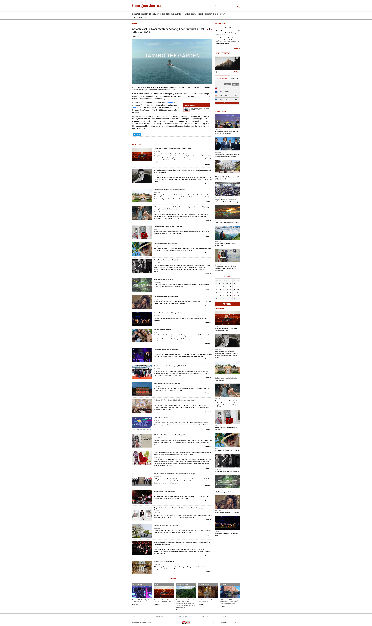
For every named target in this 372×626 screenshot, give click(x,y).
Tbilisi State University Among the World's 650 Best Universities (227, 178)
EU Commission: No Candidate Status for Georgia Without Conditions (227, 132)
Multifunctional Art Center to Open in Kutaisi (167, 383)
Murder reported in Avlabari (224, 28)
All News (237, 48)
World (200, 14)
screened (169, 103)
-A (207, 29)
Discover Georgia (140, 14)
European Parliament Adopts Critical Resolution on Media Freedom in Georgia (227, 201)
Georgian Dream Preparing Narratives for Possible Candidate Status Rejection (227, 155)
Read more (208, 164)
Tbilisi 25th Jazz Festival (161, 417)
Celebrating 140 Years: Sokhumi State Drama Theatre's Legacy (172, 148)
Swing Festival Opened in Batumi (163, 279)
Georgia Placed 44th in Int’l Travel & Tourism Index (225, 244)
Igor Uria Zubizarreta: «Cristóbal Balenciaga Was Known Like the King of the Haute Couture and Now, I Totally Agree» (182, 171)
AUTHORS (227, 304)
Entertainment (211, 14)
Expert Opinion (204, 616)
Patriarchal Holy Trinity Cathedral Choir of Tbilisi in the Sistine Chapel (174, 400)
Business (161, 14)
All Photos (236, 72)
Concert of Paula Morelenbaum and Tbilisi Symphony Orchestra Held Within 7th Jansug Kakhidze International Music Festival (182, 543)
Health (224, 616)
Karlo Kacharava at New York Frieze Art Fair (167, 525)
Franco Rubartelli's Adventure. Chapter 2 (166, 296)
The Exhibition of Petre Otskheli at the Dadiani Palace (170, 189)
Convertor (234, 78)
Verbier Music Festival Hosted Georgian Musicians (169, 313)
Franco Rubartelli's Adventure (162, 329)
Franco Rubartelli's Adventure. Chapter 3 (166, 260)
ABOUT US (215, 622)
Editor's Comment (183, 616)
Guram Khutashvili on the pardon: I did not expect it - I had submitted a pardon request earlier (228, 32)
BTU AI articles (139, 18)
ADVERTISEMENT (225, 622)
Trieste (135, 107)
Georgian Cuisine (173, 14)
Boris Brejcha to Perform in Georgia (164, 491)
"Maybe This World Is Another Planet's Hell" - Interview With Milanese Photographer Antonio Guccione (181, 509)
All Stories (172, 578)
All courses (227, 103)
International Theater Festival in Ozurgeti (166, 349)
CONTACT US (236, 622)
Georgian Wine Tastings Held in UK (164, 561)
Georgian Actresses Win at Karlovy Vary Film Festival (200, 109)
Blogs (193, 14)
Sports (223, 14)
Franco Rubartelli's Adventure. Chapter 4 (166, 243)
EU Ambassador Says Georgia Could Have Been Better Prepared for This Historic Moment (225, 268)
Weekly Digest (160, 616)
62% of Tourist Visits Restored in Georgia (227, 222)
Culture (157, 584)
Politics (186, 14)
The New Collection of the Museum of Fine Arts (168, 226)
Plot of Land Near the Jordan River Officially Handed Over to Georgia (174, 473)
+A (211, 29)
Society (152, 14)
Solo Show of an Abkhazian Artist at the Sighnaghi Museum (171, 435)
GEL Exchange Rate (222, 78)
